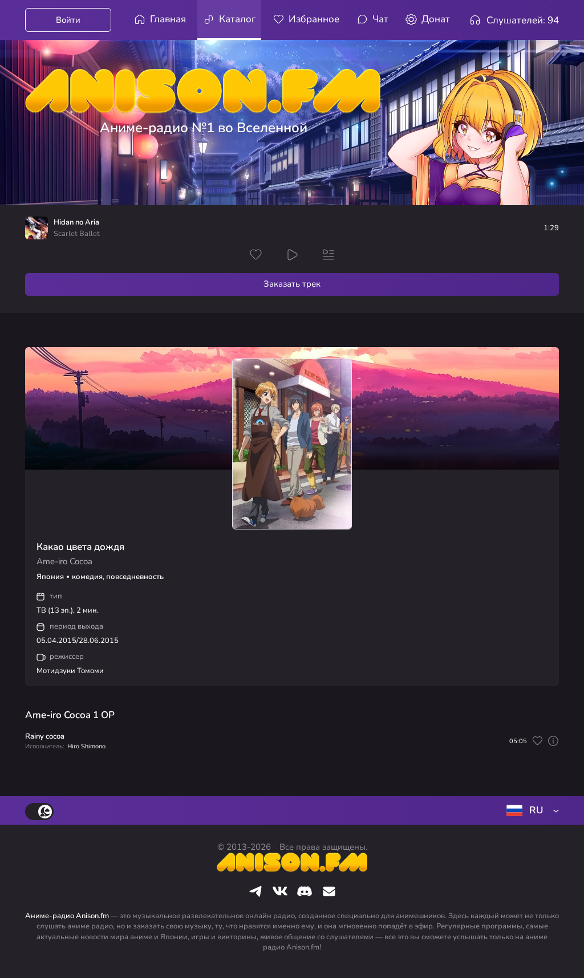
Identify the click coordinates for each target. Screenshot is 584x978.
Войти (68, 20)
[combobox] (530, 810)
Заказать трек (292, 284)
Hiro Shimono (86, 746)
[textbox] (530, 810)
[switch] (39, 811)
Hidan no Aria (76, 222)
